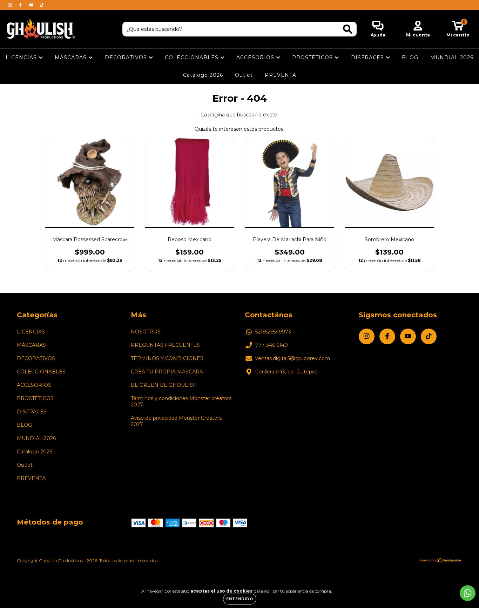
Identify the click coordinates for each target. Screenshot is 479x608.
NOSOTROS (146, 332)
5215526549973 (273, 332)
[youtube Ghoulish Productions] (32, 5)
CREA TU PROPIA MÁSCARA (167, 372)
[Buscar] (347, 29)
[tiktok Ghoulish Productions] (41, 5)
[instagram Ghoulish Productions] (10, 5)
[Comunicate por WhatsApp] (467, 593)
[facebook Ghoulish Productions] (21, 5)
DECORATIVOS (127, 57)
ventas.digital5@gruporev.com (292, 358)
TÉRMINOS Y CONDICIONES (167, 358)
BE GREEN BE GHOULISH (164, 385)
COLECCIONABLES (192, 57)
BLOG (410, 57)
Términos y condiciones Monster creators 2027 (181, 401)
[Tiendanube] (440, 561)
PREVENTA (280, 75)
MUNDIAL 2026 (451, 57)
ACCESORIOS (256, 57)
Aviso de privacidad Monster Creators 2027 (176, 421)
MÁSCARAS (71, 57)
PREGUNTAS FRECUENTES (165, 345)
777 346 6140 (271, 345)
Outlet (244, 75)
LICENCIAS (22, 57)
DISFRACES (368, 57)
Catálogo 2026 (203, 75)
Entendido (239, 599)
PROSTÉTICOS (313, 57)
